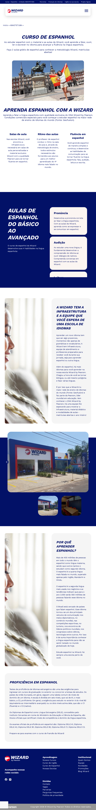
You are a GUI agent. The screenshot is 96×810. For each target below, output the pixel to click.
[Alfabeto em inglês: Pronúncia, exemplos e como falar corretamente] (15, 11)
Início (5, 25)
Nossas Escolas (50, 768)
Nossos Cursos (49, 760)
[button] (48, 506)
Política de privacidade (53, 795)
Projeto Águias (86, 2)
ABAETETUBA (16, 25)
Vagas (45, 787)
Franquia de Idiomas (55, 2)
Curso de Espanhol (51, 766)
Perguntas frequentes (52, 792)
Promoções (83, 768)
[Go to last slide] (7, 462)
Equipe (81, 763)
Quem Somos (84, 760)
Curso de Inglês (50, 763)
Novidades (82, 766)
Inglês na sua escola (72, 2)
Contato (46, 784)
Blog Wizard (83, 771)
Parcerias (43, 2)
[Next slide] (89, 462)
